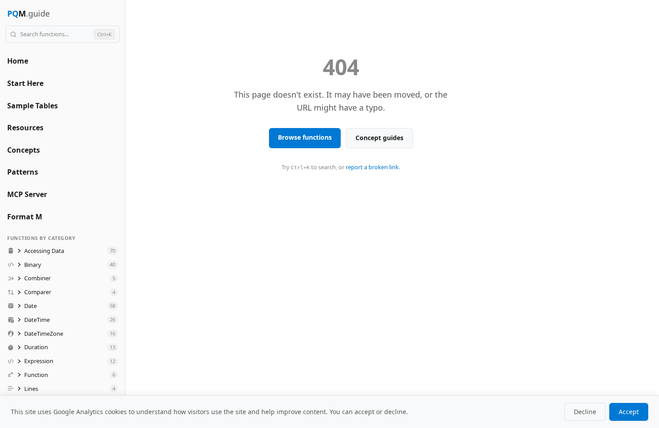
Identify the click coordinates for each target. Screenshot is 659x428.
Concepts (23, 150)
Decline (585, 411)
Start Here (25, 83)
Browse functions (305, 137)
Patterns (22, 172)
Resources (25, 128)
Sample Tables (32, 106)
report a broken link (372, 167)
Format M (24, 217)
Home (17, 61)
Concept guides (379, 137)
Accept (629, 411)
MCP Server (27, 194)
